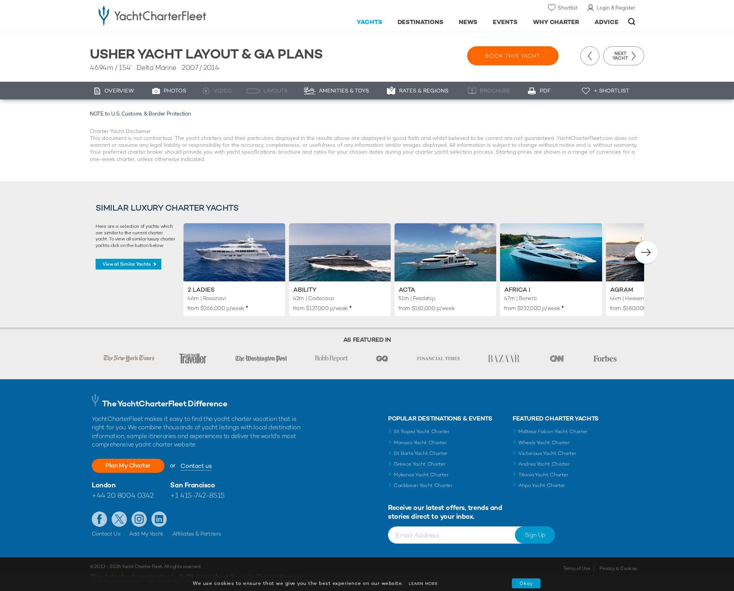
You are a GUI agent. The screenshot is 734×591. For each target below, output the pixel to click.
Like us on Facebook (99, 519)
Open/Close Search (631, 21)
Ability (305, 290)
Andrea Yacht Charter (544, 464)
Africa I (517, 290)
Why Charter (556, 22)
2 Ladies (201, 290)
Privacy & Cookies (618, 568)
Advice (606, 22)
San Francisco (192, 485)
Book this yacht (513, 55)
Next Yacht (620, 55)
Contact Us (106, 533)
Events (505, 22)
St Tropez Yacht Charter (422, 431)
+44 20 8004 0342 (123, 495)
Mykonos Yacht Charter (421, 474)
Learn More (423, 583)
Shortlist (567, 8)
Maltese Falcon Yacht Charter (553, 431)
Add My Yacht (146, 533)
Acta (407, 290)
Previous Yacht (589, 55)
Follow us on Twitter (119, 519)
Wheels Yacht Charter (544, 442)
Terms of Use (576, 568)
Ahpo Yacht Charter (541, 485)
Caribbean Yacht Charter (423, 485)
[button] (646, 252)
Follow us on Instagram (139, 519)
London (103, 485)
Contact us (195, 466)
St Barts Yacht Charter (421, 453)
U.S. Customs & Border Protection (151, 113)
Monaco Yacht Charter (420, 442)
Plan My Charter (128, 465)
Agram (621, 290)
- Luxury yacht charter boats (176, 15)
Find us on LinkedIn (159, 519)
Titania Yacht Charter (543, 474)
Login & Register (616, 8)
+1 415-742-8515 (197, 495)
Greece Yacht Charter (420, 464)
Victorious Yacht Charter (547, 453)
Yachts (369, 22)
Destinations (421, 22)
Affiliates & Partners (196, 533)
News (468, 22)
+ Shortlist (611, 90)
